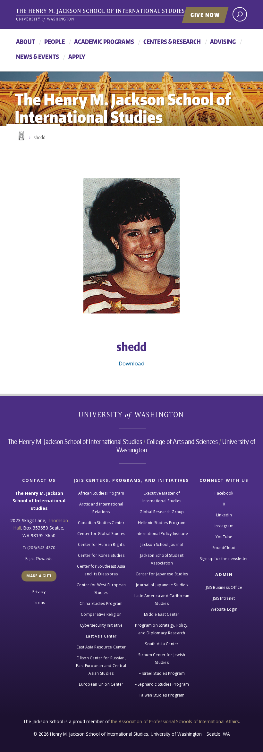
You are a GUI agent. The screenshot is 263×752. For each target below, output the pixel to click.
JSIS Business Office (224, 587)
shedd (40, 137)
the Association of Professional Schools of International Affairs (175, 721)
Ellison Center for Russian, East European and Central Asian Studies (101, 665)
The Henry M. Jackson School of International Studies (75, 441)
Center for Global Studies (101, 533)
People (54, 42)
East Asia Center (101, 636)
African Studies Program (101, 493)
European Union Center (101, 684)
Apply (76, 57)
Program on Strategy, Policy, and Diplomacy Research (161, 629)
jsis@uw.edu (41, 558)
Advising (223, 42)
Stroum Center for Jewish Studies (161, 658)
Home (21, 136)
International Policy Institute (162, 533)
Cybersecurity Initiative (101, 625)
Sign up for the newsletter (224, 558)
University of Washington (131, 416)
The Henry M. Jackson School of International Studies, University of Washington (114, 15)
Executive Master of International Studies (161, 497)
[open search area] (240, 14)
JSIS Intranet (224, 598)
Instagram (224, 526)
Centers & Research (172, 42)
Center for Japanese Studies (162, 574)
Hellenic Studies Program (161, 522)
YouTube (224, 536)
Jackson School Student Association (162, 559)
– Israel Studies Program (162, 673)
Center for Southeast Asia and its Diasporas (101, 570)
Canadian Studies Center (101, 522)
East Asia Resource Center (101, 647)
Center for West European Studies (101, 588)
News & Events (37, 57)
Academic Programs (104, 42)
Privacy (39, 591)
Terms (39, 602)
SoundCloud (224, 547)
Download (132, 363)
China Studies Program (101, 603)
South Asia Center (161, 644)
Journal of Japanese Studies (162, 585)
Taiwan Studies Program (162, 695)
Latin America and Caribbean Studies (162, 599)
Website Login (224, 609)
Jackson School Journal (161, 544)
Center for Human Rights (101, 544)
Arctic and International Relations (101, 507)
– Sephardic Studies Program (162, 684)
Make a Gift (39, 576)
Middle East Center (162, 614)
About (25, 42)
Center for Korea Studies (101, 555)
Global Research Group (162, 511)
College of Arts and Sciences (182, 441)
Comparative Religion (101, 614)
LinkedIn (224, 515)
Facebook (224, 493)
